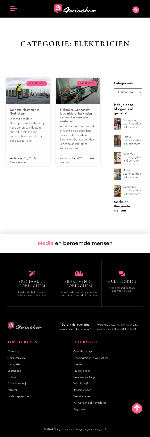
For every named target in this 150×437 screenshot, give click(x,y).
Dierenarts (13, 351)
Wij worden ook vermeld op (89, 403)
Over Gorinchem (83, 351)
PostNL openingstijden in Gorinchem (132, 140)
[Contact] (122, 273)
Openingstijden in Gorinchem (90, 358)
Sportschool (14, 371)
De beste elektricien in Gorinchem (24, 111)
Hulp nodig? (122, 281)
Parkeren (12, 390)
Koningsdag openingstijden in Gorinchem (132, 123)
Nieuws (77, 364)
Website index (81, 396)
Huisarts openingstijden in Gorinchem (132, 173)
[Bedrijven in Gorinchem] (79, 273)
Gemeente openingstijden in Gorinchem (132, 190)
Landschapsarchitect (19, 396)
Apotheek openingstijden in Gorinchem (132, 157)
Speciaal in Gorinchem (32, 283)
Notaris (11, 377)
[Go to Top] (137, 407)
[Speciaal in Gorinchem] (32, 273)
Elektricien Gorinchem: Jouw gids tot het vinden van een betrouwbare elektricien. (76, 115)
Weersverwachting (84, 377)
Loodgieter (13, 364)
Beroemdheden (82, 390)
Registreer (79, 409)
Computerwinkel (16, 358)
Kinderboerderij (16, 383)
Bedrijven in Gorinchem (79, 283)
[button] (135, 9)
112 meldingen (81, 371)
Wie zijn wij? (80, 383)
